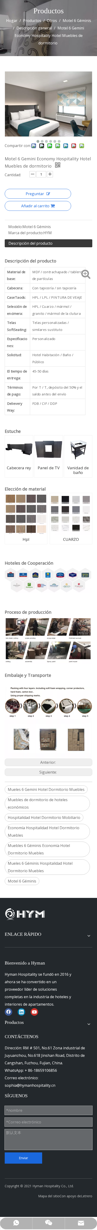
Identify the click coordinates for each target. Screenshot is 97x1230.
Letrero (86, 1196)
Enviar (23, 1158)
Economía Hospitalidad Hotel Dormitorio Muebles (43, 831)
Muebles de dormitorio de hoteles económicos (38, 803)
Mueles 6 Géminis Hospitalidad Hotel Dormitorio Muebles (40, 867)
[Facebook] (8, 1012)
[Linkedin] (21, 1012)
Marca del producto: (25, 232)
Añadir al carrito (35, 205)
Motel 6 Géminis (22, 881)
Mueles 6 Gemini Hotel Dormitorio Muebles (46, 789)
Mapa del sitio (49, 1196)
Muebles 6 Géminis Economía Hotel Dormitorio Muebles (39, 849)
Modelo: (15, 226)
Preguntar (35, 193)
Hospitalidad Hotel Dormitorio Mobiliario (44, 817)
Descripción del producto (30, 243)
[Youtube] (34, 1012)
